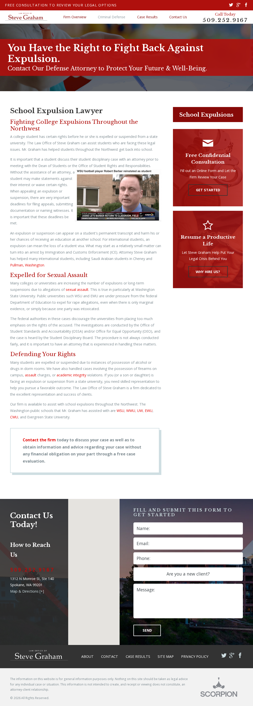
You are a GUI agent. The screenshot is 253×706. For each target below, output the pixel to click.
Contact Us (178, 17)
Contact (109, 656)
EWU (148, 410)
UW (140, 410)
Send (147, 630)
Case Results (147, 17)
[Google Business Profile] (238, 5)
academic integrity (71, 375)
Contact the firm (39, 440)
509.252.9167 (225, 20)
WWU (130, 410)
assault (30, 375)
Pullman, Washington (27, 265)
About (87, 656)
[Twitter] (231, 5)
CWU (14, 417)
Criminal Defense (111, 17)
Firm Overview (74, 17)
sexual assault (77, 289)
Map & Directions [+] (27, 591)
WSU (120, 410)
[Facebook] (246, 5)
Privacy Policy (194, 656)
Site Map (166, 656)
